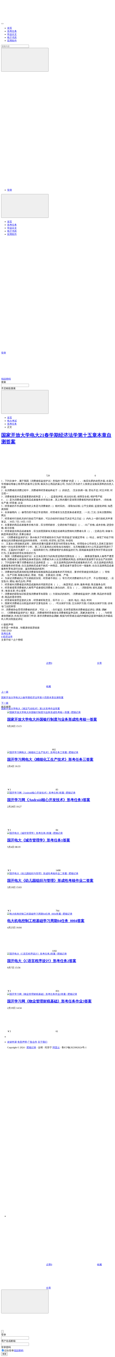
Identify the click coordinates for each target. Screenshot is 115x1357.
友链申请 (12, 1042)
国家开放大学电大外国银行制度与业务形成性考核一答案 (52, 719)
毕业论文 (12, 34)
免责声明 (22, 1042)
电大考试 (12, 420)
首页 (9, 28)
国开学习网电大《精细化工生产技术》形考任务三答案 (50, 759)
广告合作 (32, 1042)
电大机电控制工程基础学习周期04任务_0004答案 (45, 921)
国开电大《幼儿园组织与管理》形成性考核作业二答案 (50, 880)
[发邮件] (48, 1213)
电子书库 (12, 37)
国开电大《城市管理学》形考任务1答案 (38, 840)
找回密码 (18, 1350)
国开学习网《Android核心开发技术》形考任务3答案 (48, 800)
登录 (9, 190)
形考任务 (12, 31)
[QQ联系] (48, 1130)
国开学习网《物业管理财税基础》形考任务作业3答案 (49, 1001)
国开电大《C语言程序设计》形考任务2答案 (41, 961)
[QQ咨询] (23, 1241)
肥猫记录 (31, 1047)
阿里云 (56, 1047)
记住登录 (9, 1350)
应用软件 (12, 40)
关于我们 (42, 1042)
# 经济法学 (7, 636)
